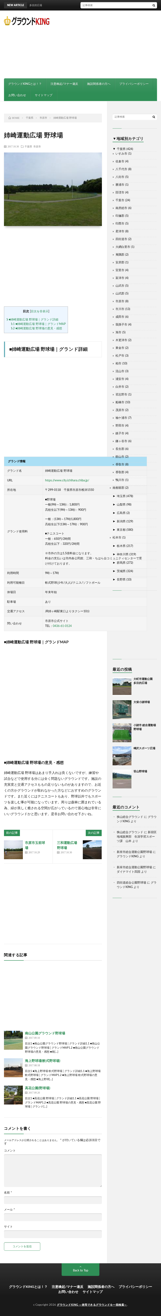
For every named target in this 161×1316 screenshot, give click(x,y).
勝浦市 (120, 184)
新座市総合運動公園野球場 (134, 852)
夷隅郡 (120, 254)
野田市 (120, 425)
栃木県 (121, 546)
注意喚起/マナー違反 (64, 84)
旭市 (118, 332)
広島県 (121, 513)
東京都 (121, 529)
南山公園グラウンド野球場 (45, 1033)
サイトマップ (43, 95)
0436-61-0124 (62, 626)
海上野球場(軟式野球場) (42, 1061)
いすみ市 (121, 153)
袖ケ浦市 (121, 417)
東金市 (120, 348)
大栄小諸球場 (142, 702)
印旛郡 (120, 215)
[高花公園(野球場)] (13, 1095)
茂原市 (120, 410)
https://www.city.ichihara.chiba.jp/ (67, 480)
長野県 (121, 579)
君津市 (120, 231)
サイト (8, 1226)
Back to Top (80, 1270)
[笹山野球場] (122, 779)
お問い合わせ (17, 95)
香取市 (120, 464)
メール (9, 1209)
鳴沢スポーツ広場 (144, 748)
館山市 (120, 456)
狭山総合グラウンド (130, 817)
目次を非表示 (39, 311)
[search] (154, 5)
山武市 (120, 285)
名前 (8, 1192)
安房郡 (120, 262)
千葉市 (120, 200)
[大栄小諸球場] (122, 709)
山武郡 (120, 293)
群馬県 (121, 562)
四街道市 (121, 239)
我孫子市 (121, 324)
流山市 (120, 371)
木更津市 (121, 340)
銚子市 (120, 433)
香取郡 (120, 472)
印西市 (120, 223)
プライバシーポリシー (134, 84)
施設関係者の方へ (98, 84)
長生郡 (120, 449)
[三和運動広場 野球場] (92, 849)
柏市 (118, 363)
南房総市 (121, 208)
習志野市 (121, 394)
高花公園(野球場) (37, 1088)
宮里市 (120, 270)
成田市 (120, 316)
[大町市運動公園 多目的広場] (122, 686)
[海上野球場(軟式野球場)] (13, 1067)
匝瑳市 (120, 192)
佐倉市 (120, 161)
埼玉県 (121, 496)
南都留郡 (118, 487)
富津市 (120, 278)
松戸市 (120, 355)
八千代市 (121, 169)
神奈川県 (123, 554)
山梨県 (121, 504)
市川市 (120, 309)
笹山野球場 (140, 771)
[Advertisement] (110, 44)
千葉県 (28, 146)
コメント (10, 1150)
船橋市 (120, 402)
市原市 (37, 146)
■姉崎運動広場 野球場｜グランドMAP (38, 324)
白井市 (120, 386)
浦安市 (120, 379)
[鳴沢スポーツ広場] (122, 755)
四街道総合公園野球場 (131, 882)
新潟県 (121, 521)
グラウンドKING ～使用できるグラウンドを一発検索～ (92, 1305)
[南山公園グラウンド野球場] (13, 1040)
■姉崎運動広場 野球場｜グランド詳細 (32, 319)
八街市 (120, 177)
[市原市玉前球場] (13, 849)
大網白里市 (123, 247)
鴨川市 (120, 480)
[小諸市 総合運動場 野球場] (122, 732)
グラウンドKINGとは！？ (25, 84)
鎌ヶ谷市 (121, 441)
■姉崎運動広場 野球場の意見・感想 (36, 328)
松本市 (117, 537)
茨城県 (121, 571)
